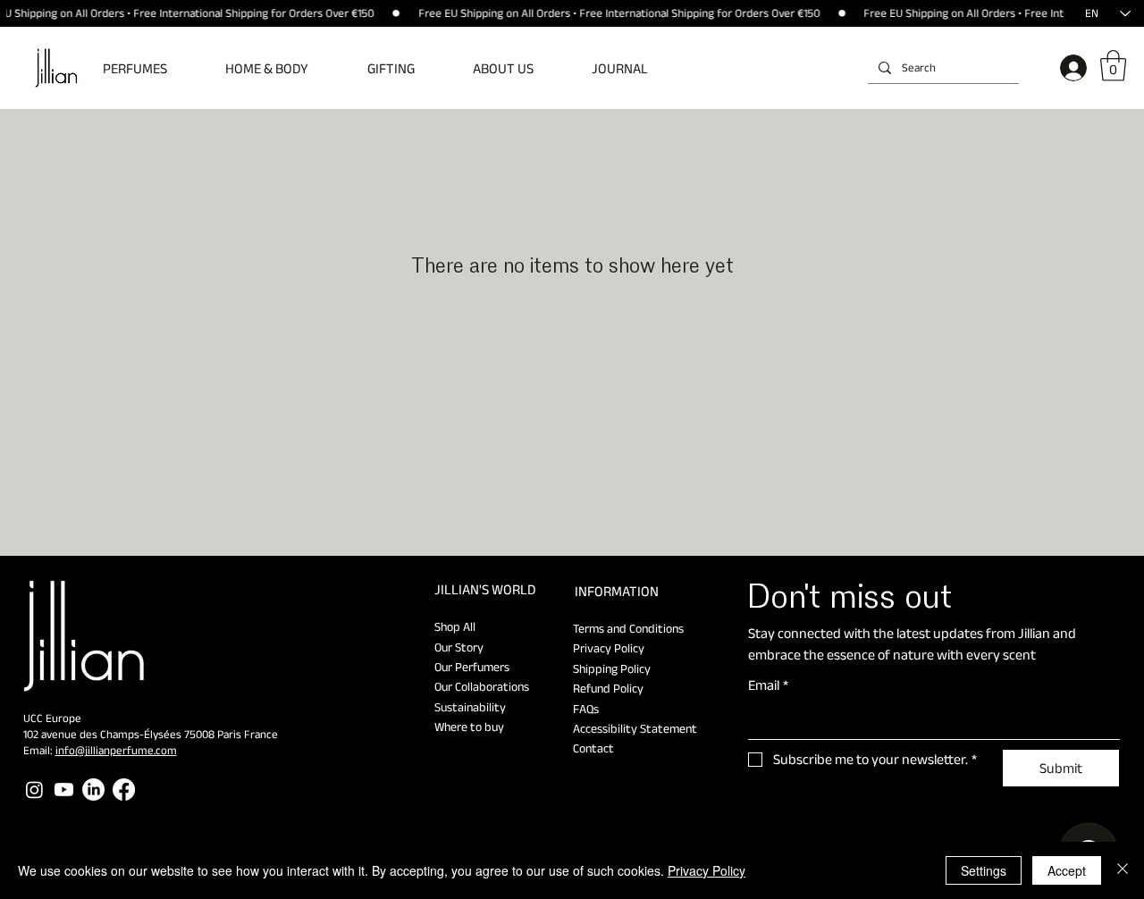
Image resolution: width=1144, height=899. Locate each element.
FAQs (586, 709)
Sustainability (470, 707)
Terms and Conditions (628, 628)
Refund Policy (608, 688)
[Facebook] (124, 789)
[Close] (1122, 870)
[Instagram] (34, 789)
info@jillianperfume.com (116, 750)
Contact (593, 748)
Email (768, 685)
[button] (148, 68)
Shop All (454, 626)
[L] (1069, 68)
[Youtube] (64, 789)
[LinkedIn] (93, 789)
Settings (983, 870)
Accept (1066, 870)
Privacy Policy (608, 648)
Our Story (459, 647)
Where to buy (469, 726)
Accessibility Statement (635, 728)
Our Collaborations (481, 686)
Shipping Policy (612, 668)
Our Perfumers (471, 667)
